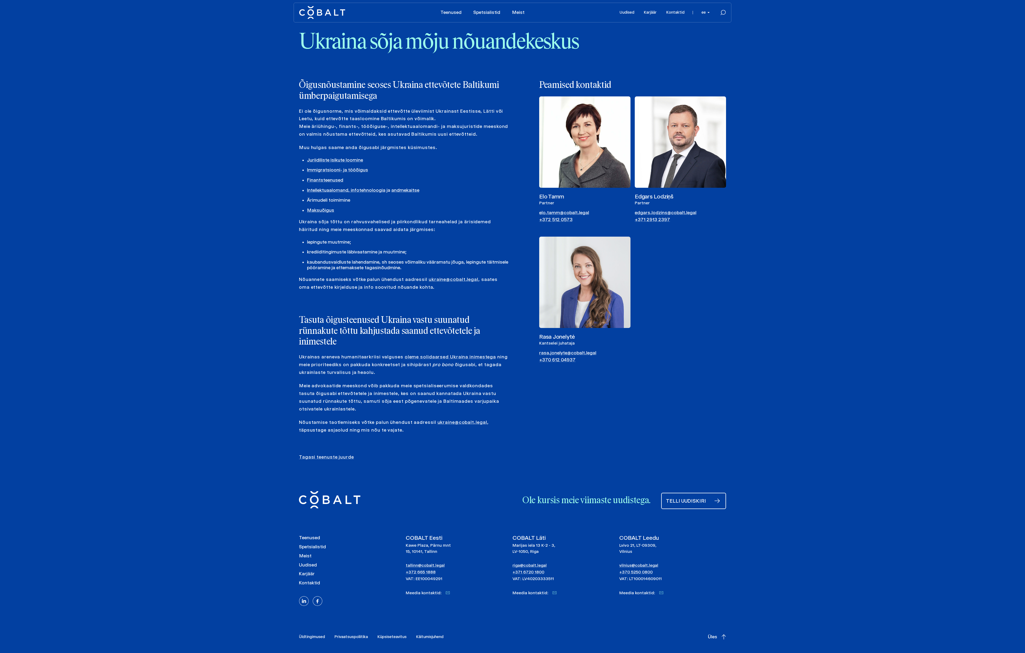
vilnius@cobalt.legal (638, 565)
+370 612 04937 (557, 359)
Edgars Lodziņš (654, 196)
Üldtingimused (312, 636)
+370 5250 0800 (636, 571)
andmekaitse (405, 190)
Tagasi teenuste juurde (326, 457)
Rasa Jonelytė (557, 336)
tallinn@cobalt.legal (425, 565)
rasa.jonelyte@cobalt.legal (567, 352)
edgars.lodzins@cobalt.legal (665, 212)
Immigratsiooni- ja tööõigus (337, 170)
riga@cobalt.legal (529, 565)
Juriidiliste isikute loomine (335, 160)
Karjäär (650, 12)
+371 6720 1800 (528, 571)
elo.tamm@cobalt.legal (564, 212)
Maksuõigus (320, 210)
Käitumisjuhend (429, 636)
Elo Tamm (551, 196)
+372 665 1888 (421, 571)
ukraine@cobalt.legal (453, 279)
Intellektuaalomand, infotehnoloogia (346, 190)
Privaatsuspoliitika (351, 636)
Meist (518, 12)
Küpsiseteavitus (392, 636)
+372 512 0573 (556, 219)
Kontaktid (675, 12)
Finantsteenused (325, 180)
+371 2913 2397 (652, 219)
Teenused (451, 12)
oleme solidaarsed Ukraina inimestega (450, 356)
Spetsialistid (486, 12)
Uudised (627, 12)
